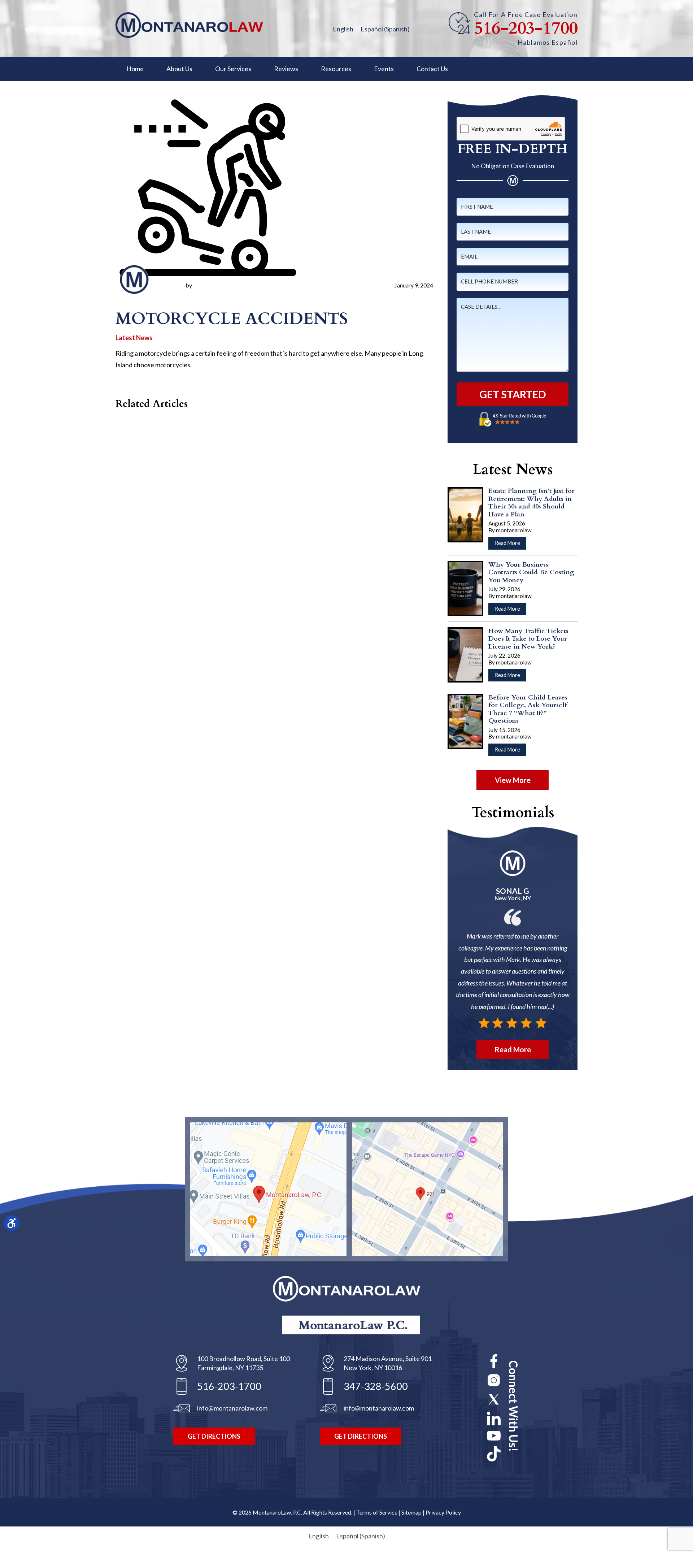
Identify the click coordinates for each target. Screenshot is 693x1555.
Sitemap (411, 1512)
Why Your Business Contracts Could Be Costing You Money (531, 572)
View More (513, 780)
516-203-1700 (526, 28)
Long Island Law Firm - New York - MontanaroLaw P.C (189, 25)
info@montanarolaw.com (232, 1408)
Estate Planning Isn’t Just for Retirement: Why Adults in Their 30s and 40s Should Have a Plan (531, 502)
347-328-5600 (376, 1386)
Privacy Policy (443, 1512)
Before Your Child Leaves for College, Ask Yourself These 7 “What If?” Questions (527, 709)
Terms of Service (376, 1512)
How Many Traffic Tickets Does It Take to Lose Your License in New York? (528, 639)
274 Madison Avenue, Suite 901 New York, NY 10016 (388, 1363)
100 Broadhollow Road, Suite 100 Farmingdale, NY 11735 (243, 1363)
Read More (510, 544)
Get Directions (214, 1436)
